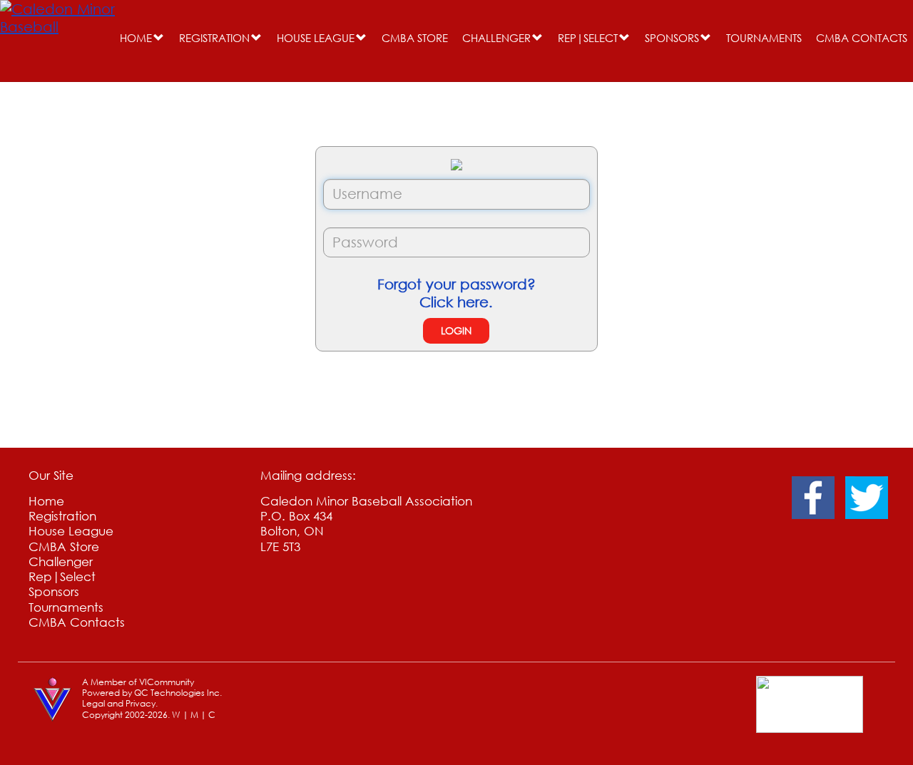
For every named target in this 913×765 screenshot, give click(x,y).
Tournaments (764, 38)
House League (316, 38)
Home (136, 38)
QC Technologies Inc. (178, 693)
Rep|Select (588, 38)
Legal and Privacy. (120, 703)
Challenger (496, 38)
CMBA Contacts (861, 38)
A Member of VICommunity (138, 682)
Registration (214, 38)
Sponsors (672, 38)
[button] (158, 38)
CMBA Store (415, 38)
